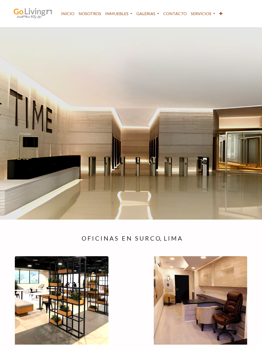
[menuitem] (68, 13)
